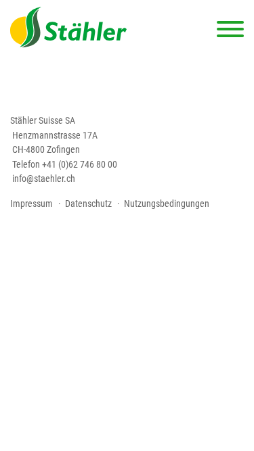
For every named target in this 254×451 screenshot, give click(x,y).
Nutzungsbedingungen (166, 203)
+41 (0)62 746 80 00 (79, 164)
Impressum (31, 203)
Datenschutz (88, 203)
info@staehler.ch (43, 178)
